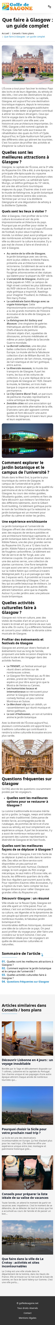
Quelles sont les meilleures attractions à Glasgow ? (27, 963)
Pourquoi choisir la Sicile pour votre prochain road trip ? (24, 1131)
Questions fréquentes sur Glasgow (25, 981)
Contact (27, 1313)
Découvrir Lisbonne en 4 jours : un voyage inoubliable (27, 1062)
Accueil (5, 33)
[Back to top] (46, 1316)
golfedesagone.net (28, 1303)
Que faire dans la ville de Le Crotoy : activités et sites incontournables (23, 1262)
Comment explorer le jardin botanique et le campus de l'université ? (26, 970)
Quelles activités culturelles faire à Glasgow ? (24, 976)
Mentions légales (27, 1317)
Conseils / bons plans (23, 33)
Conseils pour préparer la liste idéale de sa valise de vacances (25, 1196)
